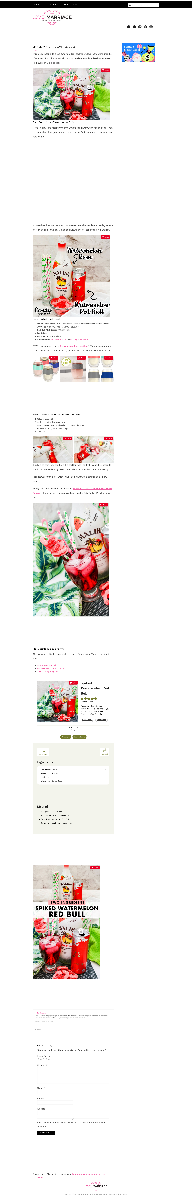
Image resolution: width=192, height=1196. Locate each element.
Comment (42, 1065)
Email (40, 1098)
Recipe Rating (43, 1056)
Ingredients (43, 754)
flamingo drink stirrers (79, 339)
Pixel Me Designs (121, 1194)
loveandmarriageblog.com (44, 1021)
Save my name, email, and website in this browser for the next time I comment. (71, 1124)
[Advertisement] (138, 153)
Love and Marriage (52, 18)
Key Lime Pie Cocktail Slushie (50, 668)
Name (41, 1088)
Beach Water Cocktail (46, 665)
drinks (35, 50)
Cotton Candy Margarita (47, 671)
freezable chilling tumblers (74, 346)
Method (105, 754)
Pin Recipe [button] (101, 720)
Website (41, 1109)
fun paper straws (58, 339)
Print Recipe (87, 720)
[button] (106, 769)
